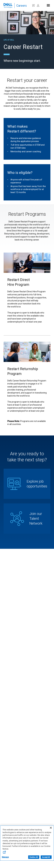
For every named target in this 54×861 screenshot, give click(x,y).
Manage (5, 857)
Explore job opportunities (37, 483)
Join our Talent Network (35, 519)
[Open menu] (48, 4)
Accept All (46, 857)
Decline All (34, 857)
